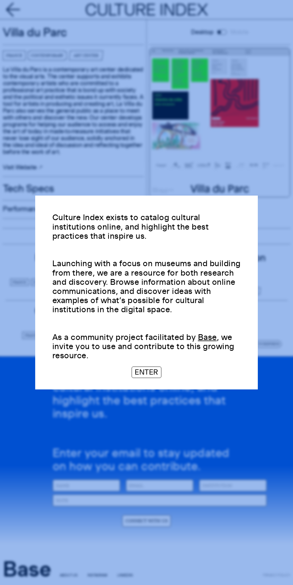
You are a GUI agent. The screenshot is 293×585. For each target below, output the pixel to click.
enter (146, 372)
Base (207, 337)
